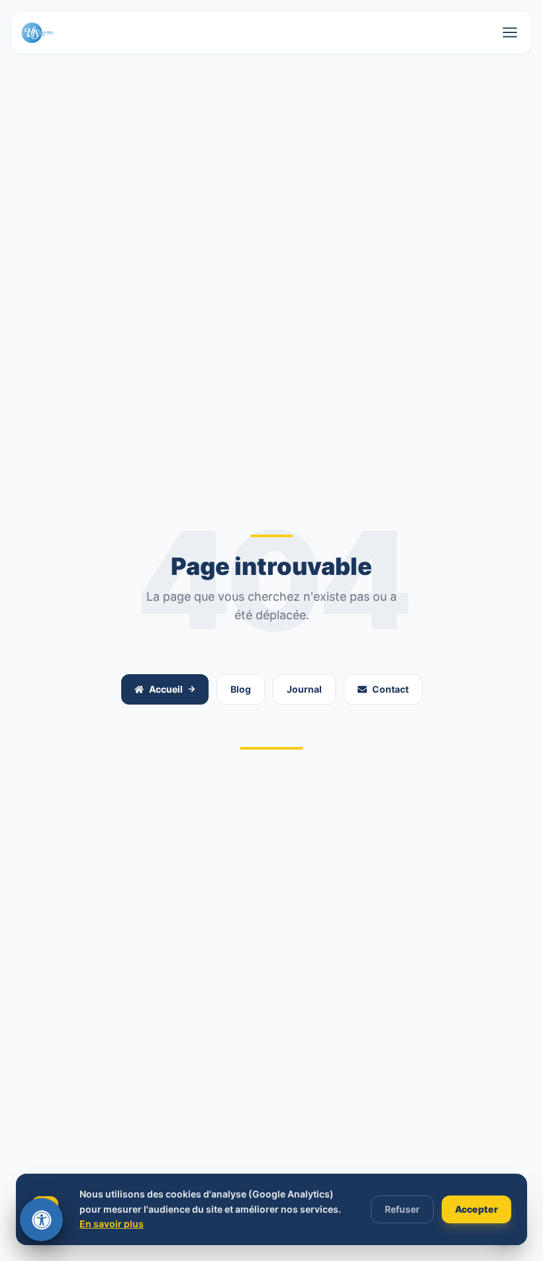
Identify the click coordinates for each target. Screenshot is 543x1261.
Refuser (402, 1209)
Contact (390, 689)
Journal (304, 689)
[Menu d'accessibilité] (41, 1219)
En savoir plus (111, 1223)
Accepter (476, 1209)
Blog (240, 689)
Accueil (166, 689)
